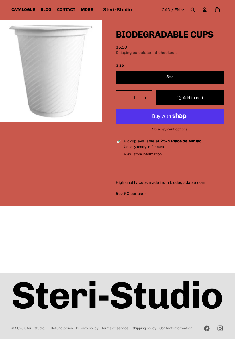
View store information (143, 154)
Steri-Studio (34, 328)
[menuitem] (23, 9)
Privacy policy (87, 328)
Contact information (175, 328)
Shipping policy (144, 328)
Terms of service (114, 328)
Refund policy (62, 328)
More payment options (169, 129)
